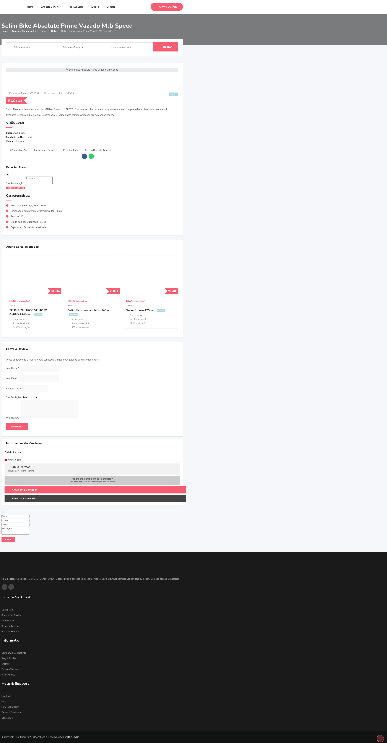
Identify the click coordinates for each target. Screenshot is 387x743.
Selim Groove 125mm (140, 310)
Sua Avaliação (14, 397)
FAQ (4, 701)
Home (30, 6)
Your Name (12, 368)
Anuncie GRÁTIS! (50, 6)
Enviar (8, 539)
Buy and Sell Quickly (11, 615)
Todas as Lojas (75, 6)
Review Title (13, 388)
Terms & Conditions (11, 712)
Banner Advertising (11, 626)
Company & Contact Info (14, 653)
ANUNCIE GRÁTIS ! (168, 6)
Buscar (167, 47)
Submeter (19, 188)
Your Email (12, 378)
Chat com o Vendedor (24, 489)
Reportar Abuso (71, 150)
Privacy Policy (8, 674)
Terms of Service (10, 669)
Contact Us (7, 718)
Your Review (13, 417)
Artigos (95, 6)
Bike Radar (73, 737)
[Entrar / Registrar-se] (147, 6)
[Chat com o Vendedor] (142, 6)
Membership (8, 620)
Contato (111, 6)
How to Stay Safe (10, 707)
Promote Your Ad (10, 631)
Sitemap (6, 663)
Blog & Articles (9, 658)
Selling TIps (7, 609)
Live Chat (6, 696)
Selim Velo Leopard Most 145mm (89, 310)
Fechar (10, 188)
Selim (12, 305)
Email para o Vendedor (24, 498)
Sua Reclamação (15, 183)
